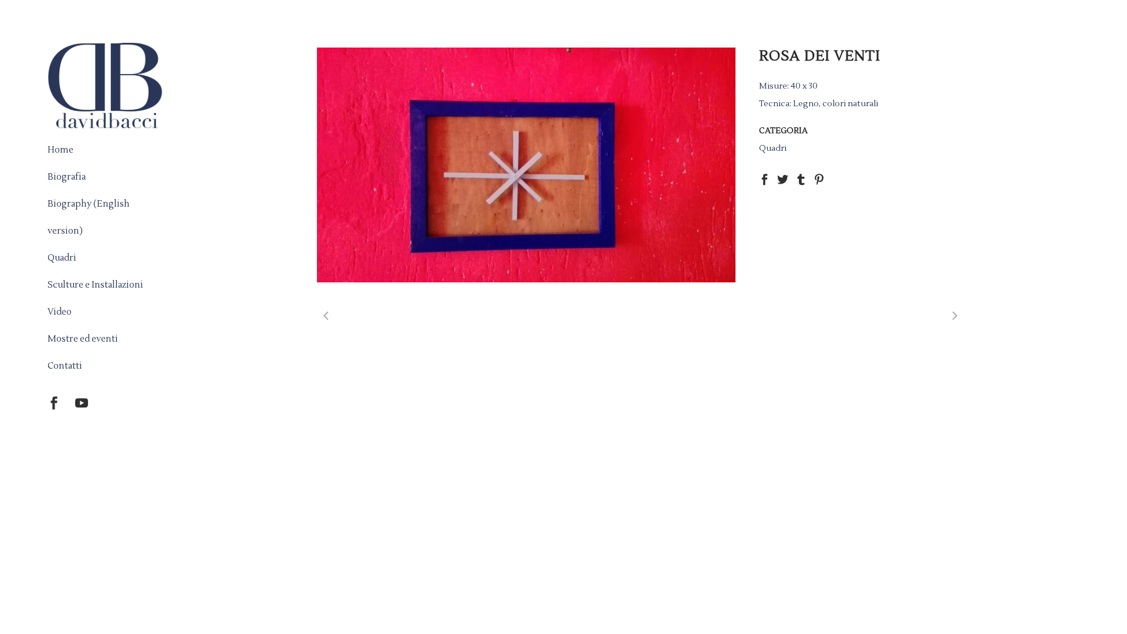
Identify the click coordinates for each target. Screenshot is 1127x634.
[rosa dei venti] (526, 165)
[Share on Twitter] (782, 179)
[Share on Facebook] (764, 179)
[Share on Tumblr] (801, 179)
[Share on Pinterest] (819, 179)
